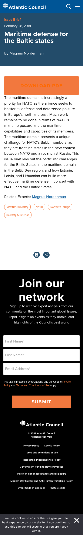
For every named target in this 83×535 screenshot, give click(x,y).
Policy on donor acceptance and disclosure (41, 473)
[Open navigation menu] (77, 6)
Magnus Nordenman (49, 196)
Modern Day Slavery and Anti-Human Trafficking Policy (41, 481)
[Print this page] (36, 255)
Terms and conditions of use (41, 452)
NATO (39, 207)
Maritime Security (17, 207)
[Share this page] (46, 255)
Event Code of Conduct (31, 488)
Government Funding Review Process (41, 466)
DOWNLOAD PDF (41, 85)
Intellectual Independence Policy (41, 459)
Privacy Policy (31, 445)
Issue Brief (12, 19)
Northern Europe (60, 207)
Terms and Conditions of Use (33, 385)
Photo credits (57, 488)
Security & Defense (17, 215)
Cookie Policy (52, 445)
